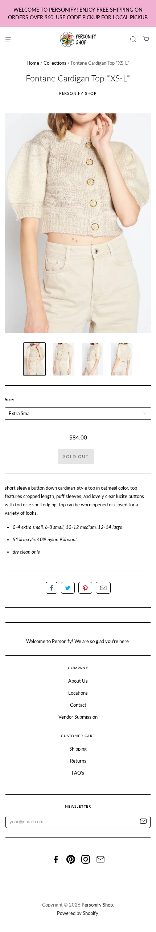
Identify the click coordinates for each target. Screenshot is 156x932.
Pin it (85, 588)
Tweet (68, 588)
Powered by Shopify (77, 913)
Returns (78, 761)
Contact (78, 705)
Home (32, 63)
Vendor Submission (78, 717)
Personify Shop (78, 93)
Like (51, 588)
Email (103, 588)
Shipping (78, 749)
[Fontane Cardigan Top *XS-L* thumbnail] (34, 359)
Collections (55, 63)
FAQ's (78, 773)
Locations (78, 693)
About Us (78, 681)
